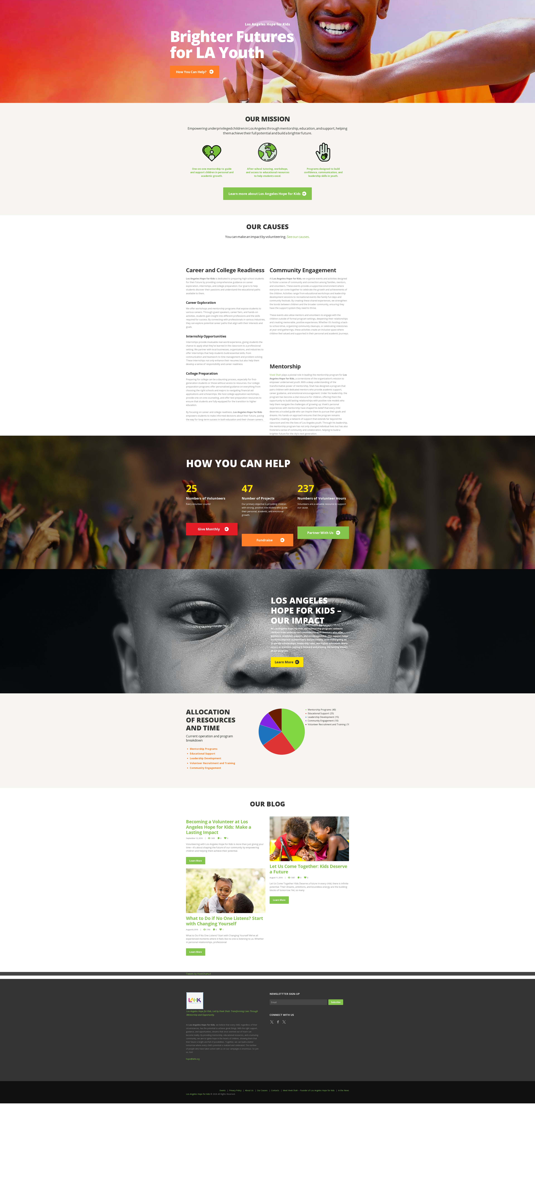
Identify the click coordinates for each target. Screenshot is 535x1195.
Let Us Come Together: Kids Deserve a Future (308, 868)
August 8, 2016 (192, 929)
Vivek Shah (275, 374)
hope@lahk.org (193, 1059)
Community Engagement (205, 768)
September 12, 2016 (194, 838)
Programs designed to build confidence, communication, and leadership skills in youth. (323, 172)
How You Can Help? (294, 71)
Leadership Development (205, 758)
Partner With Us (320, 532)
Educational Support (202, 753)
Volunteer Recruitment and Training (212, 763)
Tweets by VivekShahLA (198, 973)
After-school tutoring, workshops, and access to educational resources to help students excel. (267, 172)
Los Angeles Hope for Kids (198, 1094)
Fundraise (264, 540)
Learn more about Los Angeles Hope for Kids (264, 193)
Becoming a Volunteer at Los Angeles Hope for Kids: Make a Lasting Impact (218, 827)
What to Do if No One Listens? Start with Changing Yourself (224, 920)
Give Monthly (209, 529)
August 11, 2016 (276, 877)
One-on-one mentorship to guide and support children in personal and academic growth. (212, 172)
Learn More (284, 662)
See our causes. (298, 236)
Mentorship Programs (203, 748)
